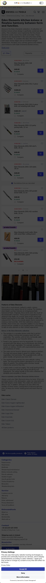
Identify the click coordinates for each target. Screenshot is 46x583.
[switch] (41, 3)
